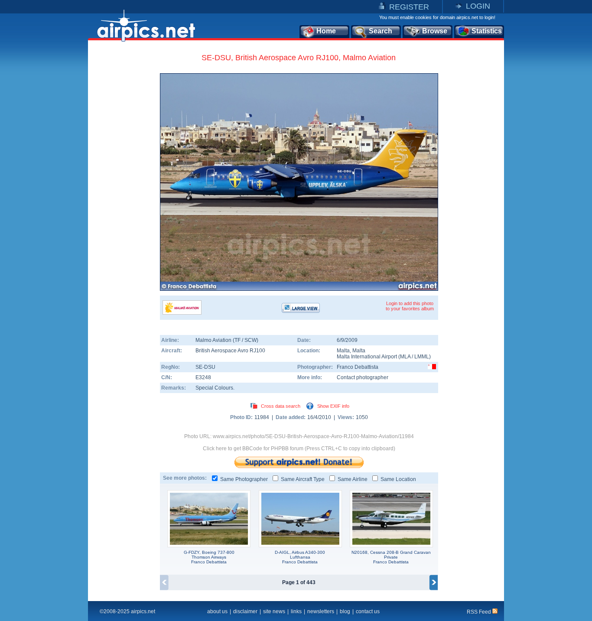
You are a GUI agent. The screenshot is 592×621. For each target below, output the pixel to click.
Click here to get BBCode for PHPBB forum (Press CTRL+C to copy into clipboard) (299, 448)
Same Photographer (244, 479)
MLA (405, 357)
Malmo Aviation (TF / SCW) (226, 340)
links (296, 611)
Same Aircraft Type (303, 479)
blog (345, 611)
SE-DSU (205, 367)
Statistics (487, 31)
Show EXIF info (333, 406)
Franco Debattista (357, 367)
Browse (434, 31)
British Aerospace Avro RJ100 (230, 351)
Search (380, 31)
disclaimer (245, 611)
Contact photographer (362, 377)
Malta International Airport (367, 357)
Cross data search (280, 406)
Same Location (398, 479)
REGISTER (409, 7)
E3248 (203, 377)
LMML (421, 357)
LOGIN (478, 6)
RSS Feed (479, 612)
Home (326, 31)
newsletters (320, 611)
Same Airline (352, 479)
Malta (343, 351)
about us (217, 611)
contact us (368, 611)
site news (274, 611)
